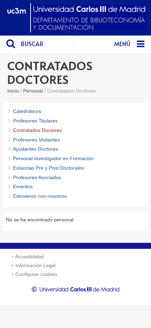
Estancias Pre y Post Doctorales (48, 168)
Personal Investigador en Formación (53, 158)
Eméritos (23, 186)
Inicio (13, 91)
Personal (33, 91)
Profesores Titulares (35, 121)
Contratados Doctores (37, 130)
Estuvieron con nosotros (40, 196)
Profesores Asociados (37, 177)
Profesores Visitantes (36, 140)
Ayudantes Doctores (35, 149)
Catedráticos (27, 111)
